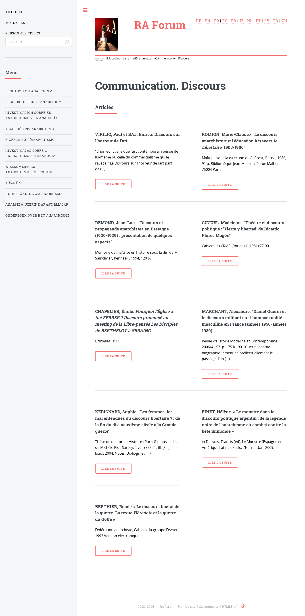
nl (249, 20)
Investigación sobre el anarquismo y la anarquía (31, 115)
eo (216, 20)
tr (275, 20)
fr (233, 20)
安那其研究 (13, 183)
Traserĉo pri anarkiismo (29, 129)
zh (284, 20)
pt (258, 20)
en (207, 20)
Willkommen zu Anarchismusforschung (29, 169)
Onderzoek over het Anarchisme (37, 215)
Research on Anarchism (28, 91)
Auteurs (13, 12)
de (198, 20)
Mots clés (15, 23)
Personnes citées (22, 33)
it (242, 20)
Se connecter (209, 606)
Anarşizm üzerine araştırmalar (36, 204)
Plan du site (187, 606)
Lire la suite (113, 184)
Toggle (85, 10)
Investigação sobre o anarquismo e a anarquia (30, 153)
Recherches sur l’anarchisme (34, 102)
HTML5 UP (229, 606)
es (224, 20)
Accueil (99, 58)
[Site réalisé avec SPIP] (242, 606)
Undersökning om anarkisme (34, 194)
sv (266, 20)
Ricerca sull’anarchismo (30, 139)
